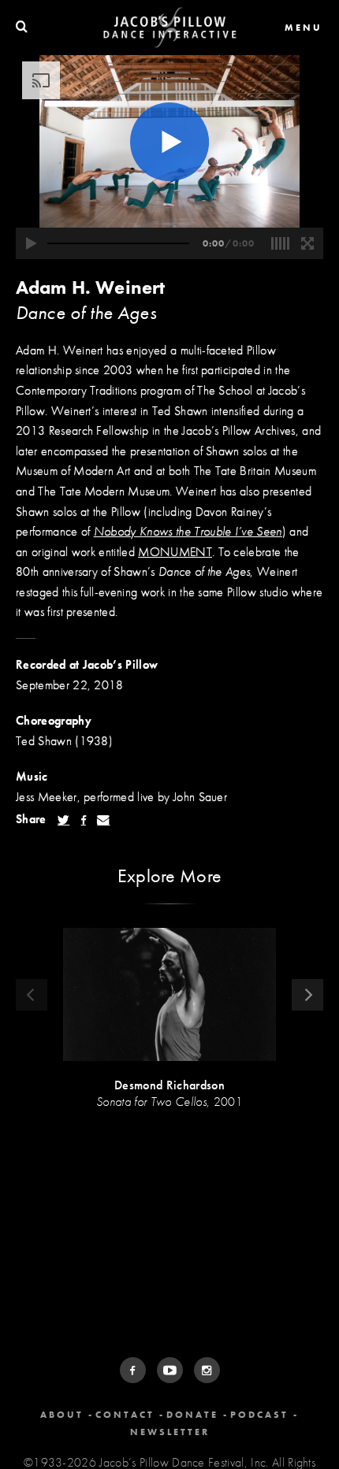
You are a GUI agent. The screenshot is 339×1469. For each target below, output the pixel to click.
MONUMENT (175, 551)
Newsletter (170, 1432)
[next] (307, 995)
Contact (125, 1414)
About (62, 1414)
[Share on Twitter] (63, 820)
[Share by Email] (103, 820)
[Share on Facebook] (83, 820)
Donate (192, 1414)
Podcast (259, 1414)
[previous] (31, 995)
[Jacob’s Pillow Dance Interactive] (170, 27)
